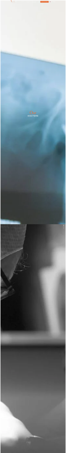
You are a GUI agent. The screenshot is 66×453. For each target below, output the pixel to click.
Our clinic (22, 1)
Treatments (28, 1)
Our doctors (34, 1)
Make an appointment (44, 1)
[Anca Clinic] (14, 1)
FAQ (38, 1)
